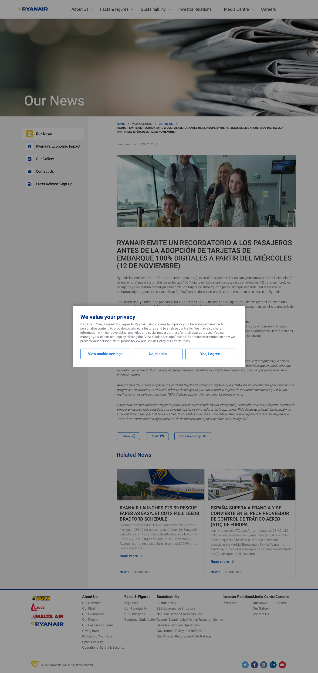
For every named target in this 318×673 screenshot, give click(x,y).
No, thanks (158, 354)
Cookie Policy (156, 341)
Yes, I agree (210, 354)
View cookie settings (105, 354)
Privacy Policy (180, 341)
